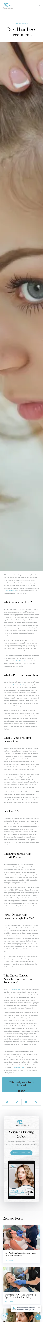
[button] (7, 1102)
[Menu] (39, 5)
